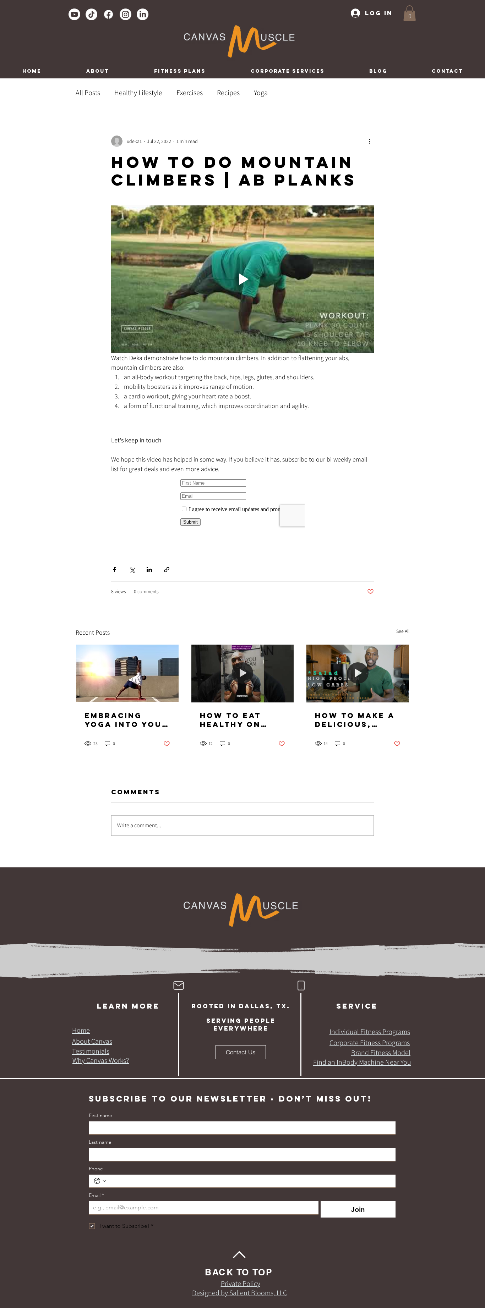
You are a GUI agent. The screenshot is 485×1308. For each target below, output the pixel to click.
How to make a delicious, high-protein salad (354, 720)
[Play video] (242, 279)
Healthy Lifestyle (138, 92)
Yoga (261, 92)
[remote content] (242, 502)
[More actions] (369, 141)
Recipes (228, 92)
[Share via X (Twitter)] (132, 569)
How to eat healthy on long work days (230, 720)
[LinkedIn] (142, 14)
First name (100, 1116)
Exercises (189, 92)
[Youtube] (74, 14)
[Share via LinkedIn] (149, 569)
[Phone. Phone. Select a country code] (100, 1181)
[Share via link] (166, 569)
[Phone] (301, 985)
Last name (100, 1142)
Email (96, 1195)
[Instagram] (125, 14)
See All (402, 631)
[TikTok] (91, 14)
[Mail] (178, 985)
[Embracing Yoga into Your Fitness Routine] (127, 673)
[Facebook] (108, 14)
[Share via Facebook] (114, 569)
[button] (409, 13)
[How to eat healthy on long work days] (242, 673)
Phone (96, 1169)
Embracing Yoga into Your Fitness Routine (126, 720)
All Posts (88, 92)
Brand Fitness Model (380, 1052)
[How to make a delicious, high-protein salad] (357, 673)
